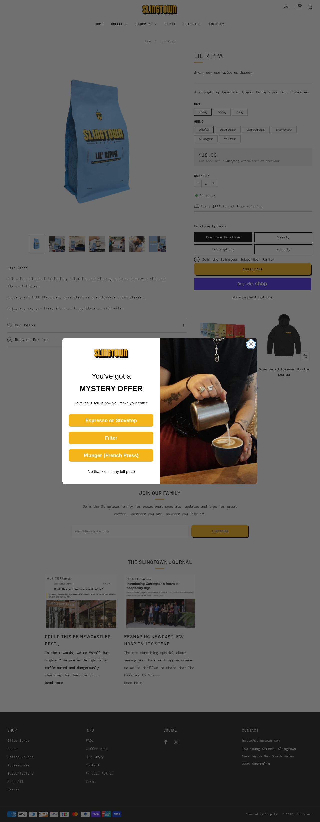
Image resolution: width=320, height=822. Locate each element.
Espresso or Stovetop (111, 420)
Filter (111, 438)
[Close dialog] (251, 344)
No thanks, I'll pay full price (111, 471)
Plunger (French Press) (111, 455)
